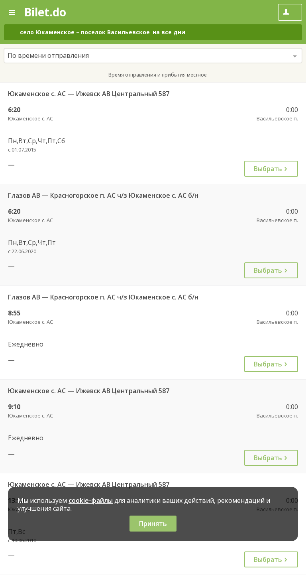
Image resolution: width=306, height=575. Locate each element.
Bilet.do (45, 12)
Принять (153, 523)
